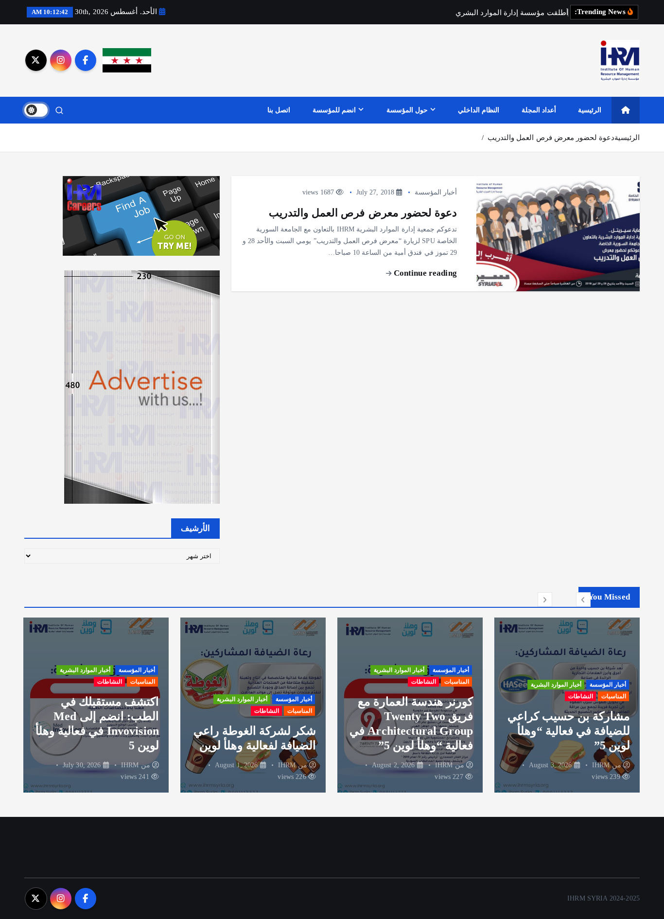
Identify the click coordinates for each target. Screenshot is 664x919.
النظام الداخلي (478, 110)
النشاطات (580, 696)
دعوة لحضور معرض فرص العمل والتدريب (551, 137)
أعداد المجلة (539, 110)
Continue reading (424, 273)
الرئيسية (589, 110)
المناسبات (613, 696)
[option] (567, 705)
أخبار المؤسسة (436, 192)
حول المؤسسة (407, 110)
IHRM (601, 765)
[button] (583, 599)
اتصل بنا (278, 110)
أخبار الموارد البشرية (556, 684)
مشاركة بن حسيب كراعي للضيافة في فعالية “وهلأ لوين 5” (568, 731)
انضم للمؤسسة (334, 110)
